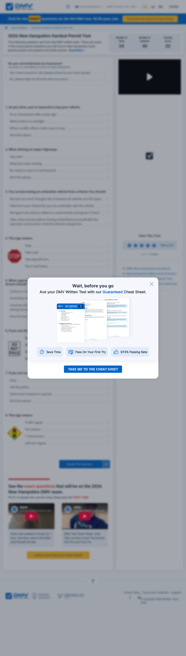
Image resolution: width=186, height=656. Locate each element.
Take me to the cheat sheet (93, 369)
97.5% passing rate (134, 352)
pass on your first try (90, 352)
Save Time (53, 352)
